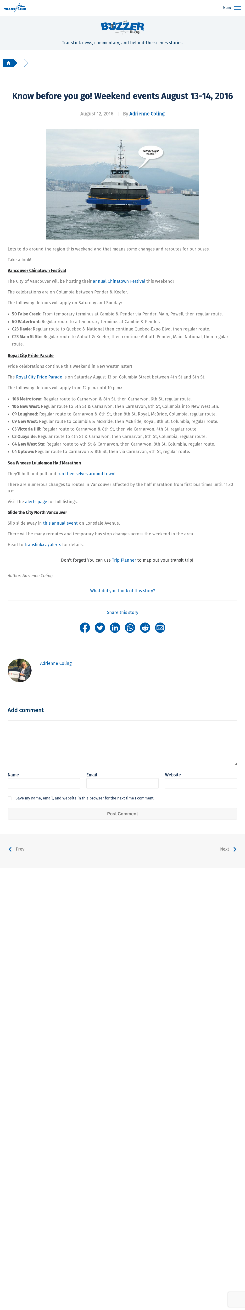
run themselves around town (85, 473)
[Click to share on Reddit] (145, 627)
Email (91, 774)
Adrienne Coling (147, 114)
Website (173, 774)
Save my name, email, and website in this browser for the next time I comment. (85, 798)
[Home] (8, 63)
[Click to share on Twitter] (100, 627)
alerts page (36, 501)
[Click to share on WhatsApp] (130, 627)
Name (13, 774)
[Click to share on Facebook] (85, 627)
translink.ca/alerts (43, 544)
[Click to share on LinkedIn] (115, 627)
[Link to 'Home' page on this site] (15, 8)
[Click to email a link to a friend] (160, 627)
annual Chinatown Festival (119, 281)
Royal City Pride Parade (39, 377)
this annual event (60, 523)
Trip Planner (124, 560)
